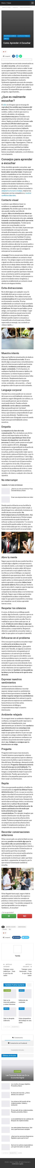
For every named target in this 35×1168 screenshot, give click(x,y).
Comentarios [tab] (18, 1037)
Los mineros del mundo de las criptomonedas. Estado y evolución (21, 1103)
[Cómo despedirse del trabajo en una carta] (25, 1011)
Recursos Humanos (10, 36)
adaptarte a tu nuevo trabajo (11, 191)
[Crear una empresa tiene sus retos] (5, 499)
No (24, 916)
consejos (4, 929)
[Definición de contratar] (25, 993)
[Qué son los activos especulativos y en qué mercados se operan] (5, 1147)
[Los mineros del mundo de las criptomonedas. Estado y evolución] (5, 1104)
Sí (9, 916)
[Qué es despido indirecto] (10, 1011)
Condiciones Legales (17, 1164)
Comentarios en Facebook (18, 1043)
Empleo (6, 38)
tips (10, 929)
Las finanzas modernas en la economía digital (17, 1076)
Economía (7, 990)
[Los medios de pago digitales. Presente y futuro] (5, 1086)
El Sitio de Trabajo (23, 36)
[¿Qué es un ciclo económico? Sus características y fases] (5, 491)
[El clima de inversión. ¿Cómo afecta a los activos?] (5, 1095)
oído (4, 105)
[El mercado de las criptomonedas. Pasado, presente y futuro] (5, 1112)
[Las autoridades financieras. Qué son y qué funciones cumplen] (5, 1130)
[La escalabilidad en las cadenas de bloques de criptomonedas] (5, 1121)
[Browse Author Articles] (18, 949)
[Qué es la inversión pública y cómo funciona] (10, 993)
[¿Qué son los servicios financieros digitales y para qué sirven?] (5, 1138)
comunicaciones (22, 926)
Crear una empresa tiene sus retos (22, 497)
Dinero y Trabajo (6, 3)
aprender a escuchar (11, 926)
